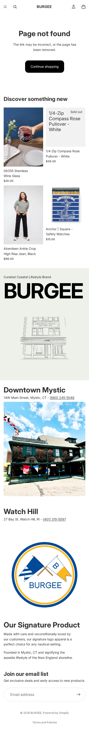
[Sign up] (78, 694)
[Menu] (5, 7)
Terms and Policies (44, 722)
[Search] (15, 7)
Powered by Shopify (56, 713)
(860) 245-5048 (62, 398)
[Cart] (84, 7)
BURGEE (36, 713)
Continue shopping (45, 66)
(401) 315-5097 (54, 519)
